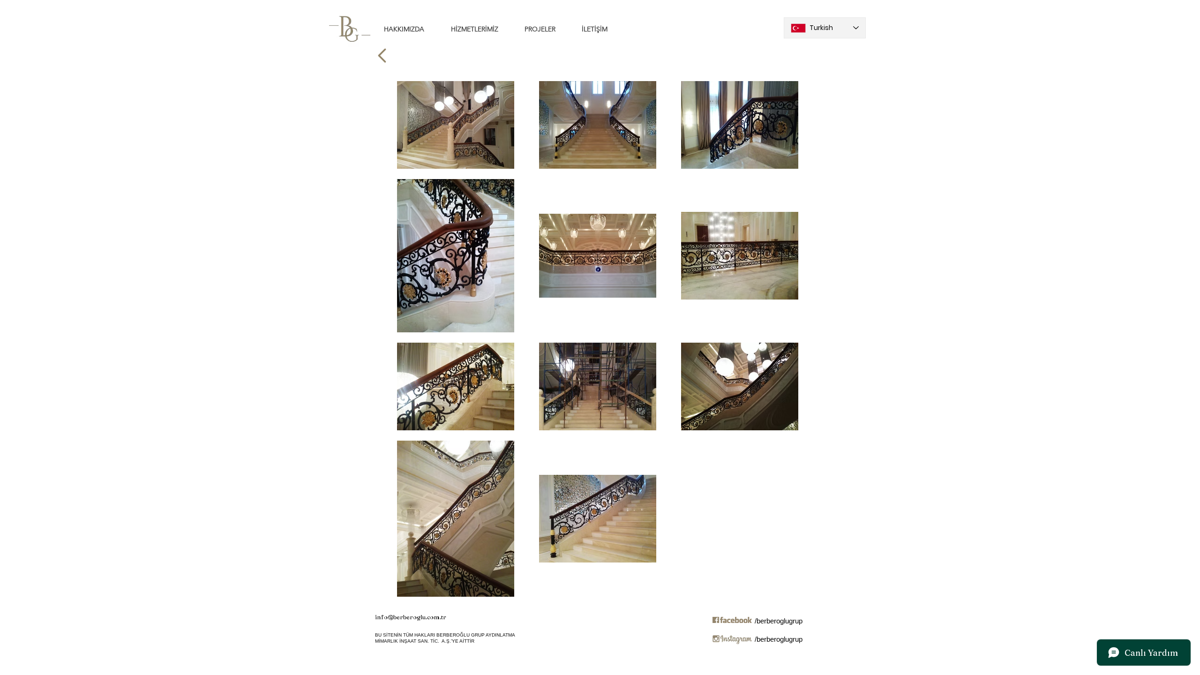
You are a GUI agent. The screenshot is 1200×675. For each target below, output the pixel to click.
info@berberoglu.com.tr (410, 617)
